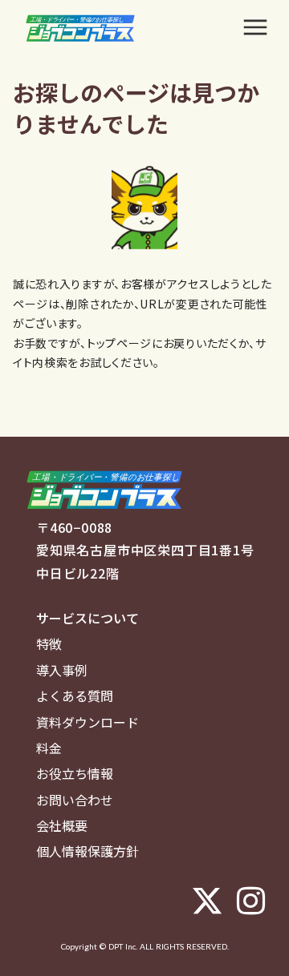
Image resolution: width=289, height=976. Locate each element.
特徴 (49, 643)
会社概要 (62, 825)
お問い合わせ (74, 800)
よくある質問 (74, 695)
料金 (49, 747)
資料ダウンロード (87, 722)
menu (255, 27)
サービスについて (87, 618)
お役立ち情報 (74, 773)
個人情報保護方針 (87, 851)
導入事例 (62, 670)
